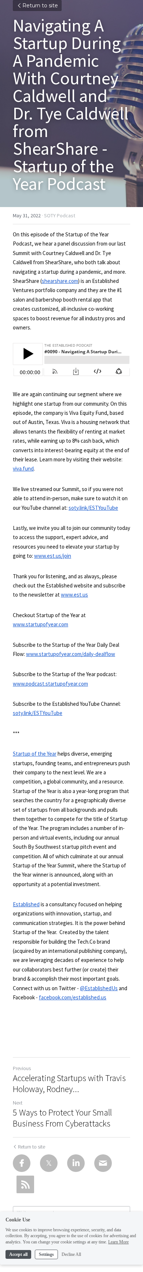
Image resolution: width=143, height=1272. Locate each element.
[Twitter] (49, 1163)
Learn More (118, 1242)
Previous (22, 1068)
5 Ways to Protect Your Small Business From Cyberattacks (62, 1118)
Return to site (40, 5)
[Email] (103, 1163)
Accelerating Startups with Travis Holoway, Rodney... (69, 1084)
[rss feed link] (25, 1184)
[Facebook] (21, 1163)
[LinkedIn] (76, 1163)
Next (17, 1102)
